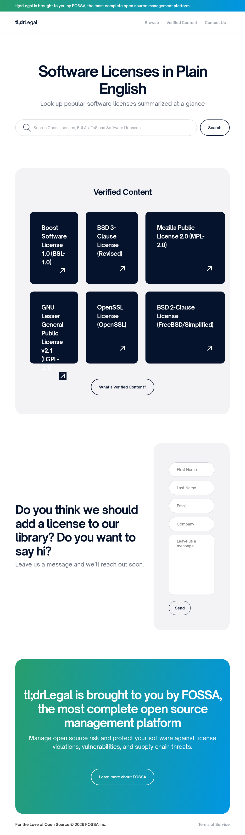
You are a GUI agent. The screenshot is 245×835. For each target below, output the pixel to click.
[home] (26, 22)
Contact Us (215, 22)
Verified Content (182, 22)
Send (180, 608)
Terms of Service (214, 824)
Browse (152, 22)
